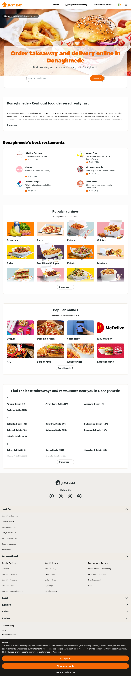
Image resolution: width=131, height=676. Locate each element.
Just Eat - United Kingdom (12, 591)
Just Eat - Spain (8, 585)
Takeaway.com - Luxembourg (99, 568)
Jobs (4, 630)
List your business (9, 533)
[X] (70, 496)
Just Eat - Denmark (9, 580)
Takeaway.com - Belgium (98, 563)
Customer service (9, 527)
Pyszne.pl (49, 585)
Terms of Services (9, 635)
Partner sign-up (8, 625)
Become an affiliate (10, 538)
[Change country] (119, 4)
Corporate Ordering (77, 4)
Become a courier (104, 4)
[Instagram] (60, 496)
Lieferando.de (50, 580)
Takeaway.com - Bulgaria (97, 574)
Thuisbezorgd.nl (94, 580)
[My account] (126, 5)
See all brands (64, 368)
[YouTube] (79, 496)
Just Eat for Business (10, 516)
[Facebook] (51, 496)
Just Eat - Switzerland (10, 574)
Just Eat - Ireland (51, 563)
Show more (12, 125)
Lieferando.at (50, 574)
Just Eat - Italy (50, 568)
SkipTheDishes (51, 591)
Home (56, 4)
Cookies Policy (8, 521)
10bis (90, 585)
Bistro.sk (5, 568)
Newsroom (6, 549)
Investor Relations (9, 563)
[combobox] (57, 78)
